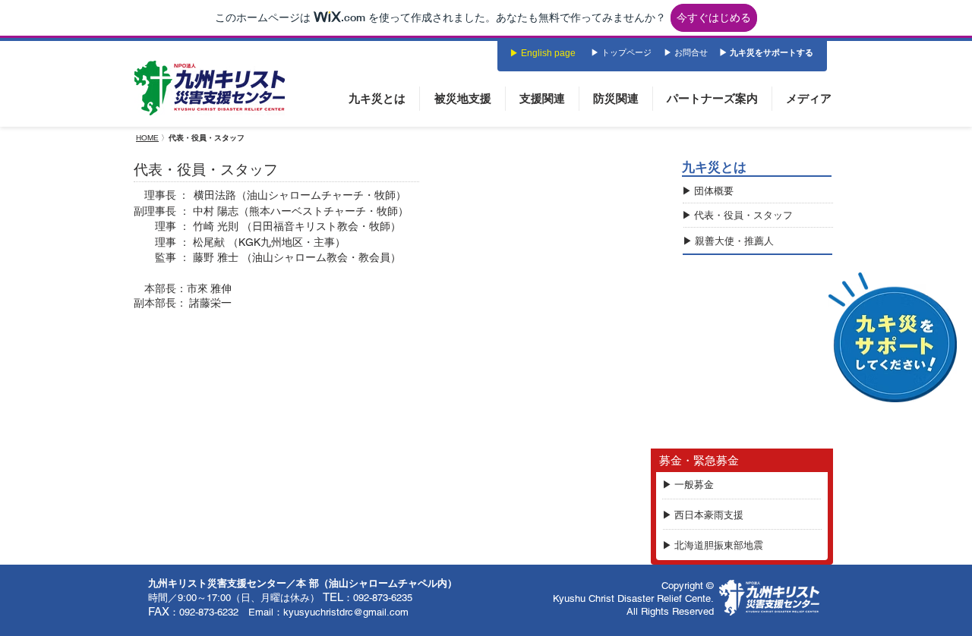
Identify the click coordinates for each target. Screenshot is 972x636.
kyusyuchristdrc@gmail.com (346, 612)
